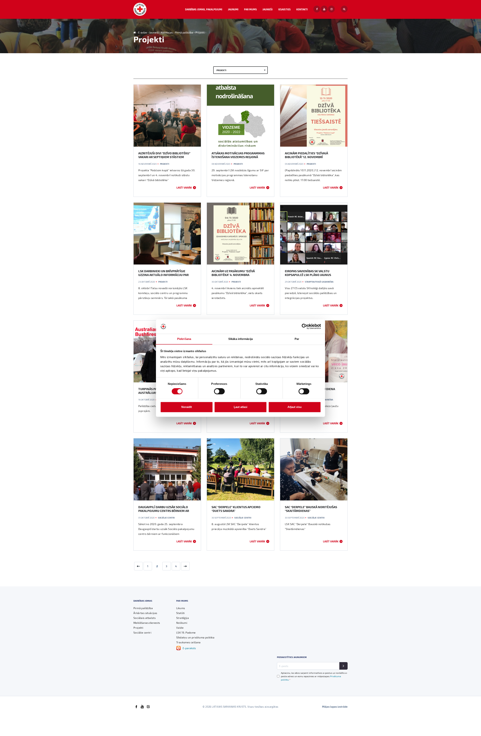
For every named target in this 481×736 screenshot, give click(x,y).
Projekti (200, 32)
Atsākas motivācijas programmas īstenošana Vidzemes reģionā (238, 155)
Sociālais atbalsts (144, 617)
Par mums (250, 9)
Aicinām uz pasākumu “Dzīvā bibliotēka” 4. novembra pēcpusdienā (233, 274)
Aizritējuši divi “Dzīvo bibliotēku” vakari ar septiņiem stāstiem (164, 155)
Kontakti (302, 9)
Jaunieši (267, 9)
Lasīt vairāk (184, 187)
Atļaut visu (294, 407)
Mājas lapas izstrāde (335, 706)
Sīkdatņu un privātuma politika (195, 637)
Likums (180, 608)
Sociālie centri (166, 517)
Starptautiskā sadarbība (319, 281)
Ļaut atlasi (240, 407)
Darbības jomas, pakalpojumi (203, 9)
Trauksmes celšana (188, 642)
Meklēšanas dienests (146, 622)
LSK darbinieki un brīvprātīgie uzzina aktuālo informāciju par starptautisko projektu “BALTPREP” (166, 274)
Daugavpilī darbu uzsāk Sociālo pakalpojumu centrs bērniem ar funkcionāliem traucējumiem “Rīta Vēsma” (165, 512)
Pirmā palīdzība (184, 32)
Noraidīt (186, 407)
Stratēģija (182, 617)
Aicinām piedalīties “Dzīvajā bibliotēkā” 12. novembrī (306, 155)
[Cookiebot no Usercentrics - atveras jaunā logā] (304, 326)
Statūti (180, 613)
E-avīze (142, 32)
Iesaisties (284, 9)
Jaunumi (233, 9)
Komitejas (167, 32)
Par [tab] (297, 338)
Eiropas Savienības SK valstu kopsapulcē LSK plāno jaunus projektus (308, 274)
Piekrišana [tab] (184, 338)
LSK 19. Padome (186, 632)
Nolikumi (181, 622)
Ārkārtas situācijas (145, 613)
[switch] (219, 391)
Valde (180, 627)
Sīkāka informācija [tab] (240, 338)
